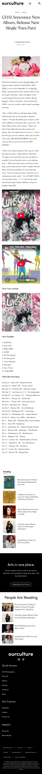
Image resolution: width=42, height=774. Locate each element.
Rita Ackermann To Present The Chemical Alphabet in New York (27, 482)
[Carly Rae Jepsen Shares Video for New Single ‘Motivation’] (9, 526)
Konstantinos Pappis (22, 42)
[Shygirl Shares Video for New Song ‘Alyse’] (9, 541)
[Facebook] (15, 37)
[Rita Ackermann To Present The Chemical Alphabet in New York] (9, 482)
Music (17, 12)
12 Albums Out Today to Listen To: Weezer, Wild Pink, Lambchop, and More (28, 497)
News (24, 12)
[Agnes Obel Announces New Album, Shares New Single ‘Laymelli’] (9, 511)
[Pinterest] (19, 37)
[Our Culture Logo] (12, 3)
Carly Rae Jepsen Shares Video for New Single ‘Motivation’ (27, 526)
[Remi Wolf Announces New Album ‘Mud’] (7, 628)
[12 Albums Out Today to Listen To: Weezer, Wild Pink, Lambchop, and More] (9, 497)
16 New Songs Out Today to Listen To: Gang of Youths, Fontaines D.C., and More (25, 607)
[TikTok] (23, 659)
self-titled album (29, 82)
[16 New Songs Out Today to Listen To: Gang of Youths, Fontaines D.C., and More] (7, 607)
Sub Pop (34, 88)
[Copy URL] (28, 37)
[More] (33, 37)
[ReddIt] (24, 37)
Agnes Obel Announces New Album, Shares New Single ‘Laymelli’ (28, 512)
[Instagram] (19, 659)
